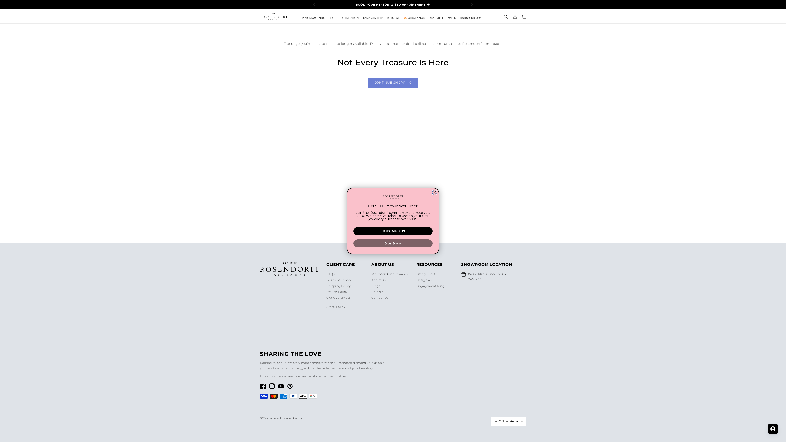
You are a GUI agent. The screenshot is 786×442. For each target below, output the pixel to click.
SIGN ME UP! (393, 231)
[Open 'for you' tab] (773, 429)
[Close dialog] (434, 192)
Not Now (393, 243)
